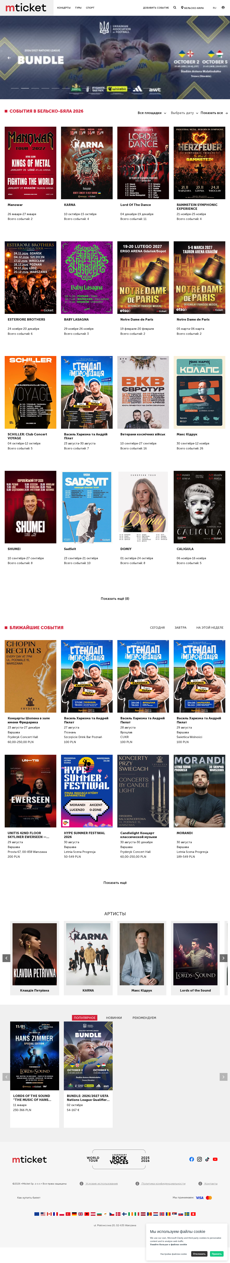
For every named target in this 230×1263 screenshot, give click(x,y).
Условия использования (101, 1183)
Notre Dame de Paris (136, 319)
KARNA (69, 205)
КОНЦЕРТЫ (64, 8)
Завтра (181, 627)
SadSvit (70, 549)
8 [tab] (86, 88)
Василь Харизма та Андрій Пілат (85, 436)
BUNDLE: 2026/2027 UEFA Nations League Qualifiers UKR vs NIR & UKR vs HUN (87, 1098)
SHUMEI (14, 549)
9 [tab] (96, 88)
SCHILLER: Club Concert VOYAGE (27, 436)
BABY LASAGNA (76, 319)
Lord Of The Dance (135, 205)
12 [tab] (127, 88)
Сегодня (157, 627)
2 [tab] (25, 88)
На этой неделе (209, 627)
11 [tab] (116, 88)
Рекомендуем (144, 1018)
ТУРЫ (78, 8)
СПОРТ (90, 8)
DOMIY (125, 549)
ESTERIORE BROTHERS (26, 319)
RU (214, 7)
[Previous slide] (6, 1077)
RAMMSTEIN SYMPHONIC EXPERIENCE (197, 207)
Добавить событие (156, 8)
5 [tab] (55, 88)
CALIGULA (185, 549)
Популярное (84, 1018)
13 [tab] (137, 88)
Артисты (115, 913)
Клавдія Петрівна (34, 990)
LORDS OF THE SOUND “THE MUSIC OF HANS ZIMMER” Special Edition (33, 1098)
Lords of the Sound (195, 990)
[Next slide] (223, 958)
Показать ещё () (115, 599)
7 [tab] (76, 88)
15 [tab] (157, 88)
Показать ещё (115, 883)
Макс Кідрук (187, 434)
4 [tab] (45, 88)
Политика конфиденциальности (163, 1183)
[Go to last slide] (6, 958)
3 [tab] (35, 88)
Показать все (212, 113)
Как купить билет (29, 1197)
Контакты (210, 1183)
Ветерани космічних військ (142, 434)
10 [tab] (106, 88)
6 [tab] (66, 88)
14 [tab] (147, 88)
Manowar (15, 205)
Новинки (114, 1018)
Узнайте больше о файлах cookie (168, 1244)
